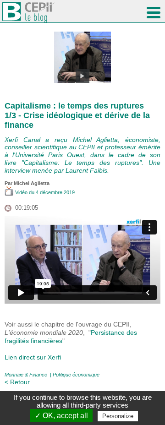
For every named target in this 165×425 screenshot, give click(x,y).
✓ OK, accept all (61, 416)
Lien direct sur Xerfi (33, 357)
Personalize (117, 416)
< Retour (17, 382)
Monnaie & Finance (26, 374)
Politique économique (76, 374)
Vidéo (21, 192)
